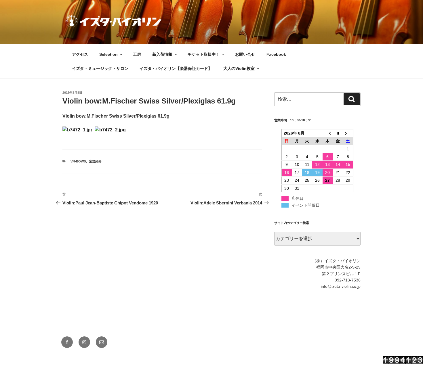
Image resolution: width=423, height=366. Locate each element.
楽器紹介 (95, 161)
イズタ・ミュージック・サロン (100, 68)
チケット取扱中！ (204, 54)
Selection (108, 54)
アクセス (80, 54)
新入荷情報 (162, 54)
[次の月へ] (348, 133)
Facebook (276, 54)
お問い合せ (245, 54)
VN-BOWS (78, 161)
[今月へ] (338, 133)
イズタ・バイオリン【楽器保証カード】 (176, 68)
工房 (137, 54)
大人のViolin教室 (239, 68)
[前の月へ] (328, 133)
